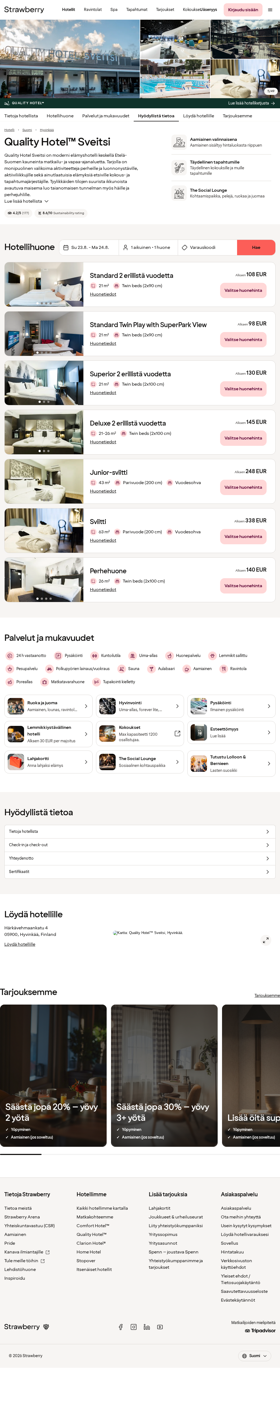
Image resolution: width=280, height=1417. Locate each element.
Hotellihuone (60, 116)
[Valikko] (270, 9)
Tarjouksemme (237, 116)
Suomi (27, 130)
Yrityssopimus (163, 1235)
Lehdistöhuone (20, 1270)
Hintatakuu (232, 1252)
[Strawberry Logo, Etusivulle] (24, 10)
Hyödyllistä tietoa (156, 116)
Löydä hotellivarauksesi (245, 1235)
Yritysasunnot (163, 1243)
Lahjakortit (159, 1208)
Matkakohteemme (95, 1217)
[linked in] (147, 1327)
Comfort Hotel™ (93, 1226)
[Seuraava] (75, 284)
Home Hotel (89, 1252)
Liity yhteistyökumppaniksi (176, 1226)
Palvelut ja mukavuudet (105, 116)
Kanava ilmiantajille (23, 1252)
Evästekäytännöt (238, 1300)
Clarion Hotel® (91, 1243)
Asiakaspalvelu (236, 1208)
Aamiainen (15, 1235)
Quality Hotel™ (92, 1235)
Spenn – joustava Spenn (174, 1252)
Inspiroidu (14, 1278)
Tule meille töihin (21, 1261)
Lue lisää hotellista (23, 201)
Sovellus (229, 1243)
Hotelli (9, 130)
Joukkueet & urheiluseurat (176, 1217)
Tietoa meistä (18, 1208)
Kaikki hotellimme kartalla (102, 1208)
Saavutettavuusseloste (244, 1291)
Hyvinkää (47, 130)
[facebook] (120, 1327)
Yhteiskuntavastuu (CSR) (29, 1226)
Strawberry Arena (22, 1217)
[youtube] (160, 1327)
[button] (44, 284)
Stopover (86, 1261)
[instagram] (133, 1327)
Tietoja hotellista (21, 116)
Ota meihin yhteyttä (241, 1217)
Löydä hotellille (198, 116)
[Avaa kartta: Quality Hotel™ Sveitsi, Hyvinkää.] (265, 940)
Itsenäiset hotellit (94, 1270)
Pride (9, 1243)
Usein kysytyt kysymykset (246, 1226)
